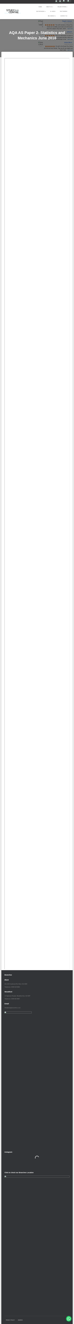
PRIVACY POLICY (10, 1320)
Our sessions (40, 11)
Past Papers (63, 11)
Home (40, 6)
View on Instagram (37, 1163)
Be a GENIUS (51, 16)
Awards (20, 1320)
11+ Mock (52, 11)
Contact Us (63, 16)
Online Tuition (61, 6)
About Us (49, 6)
